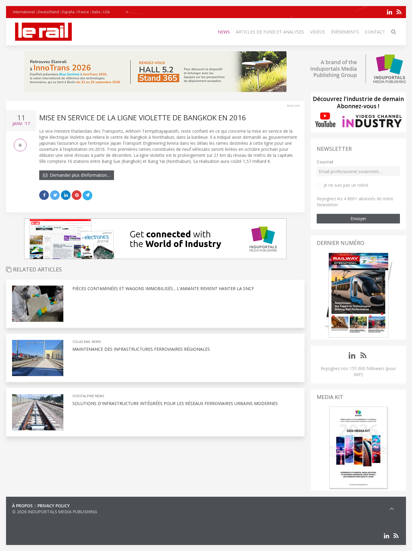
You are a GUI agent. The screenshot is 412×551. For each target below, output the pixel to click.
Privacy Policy (53, 505)
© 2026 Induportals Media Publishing (54, 512)
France (83, 11)
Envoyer (358, 218)
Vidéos (317, 32)
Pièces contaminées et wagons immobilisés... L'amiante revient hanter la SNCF (163, 288)
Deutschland (48, 11)
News (224, 32)
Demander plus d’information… (78, 175)
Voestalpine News (88, 396)
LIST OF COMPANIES (32, 518)
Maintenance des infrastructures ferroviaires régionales (141, 349)
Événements (345, 32)
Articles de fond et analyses (270, 32)
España (68, 11)
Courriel (325, 162)
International (24, 11)
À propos (22, 505)
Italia (96, 11)
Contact (375, 32)
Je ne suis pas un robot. (346, 185)
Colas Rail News (86, 341)
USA (106, 11)
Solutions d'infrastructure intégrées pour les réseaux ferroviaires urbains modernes (175, 403)
